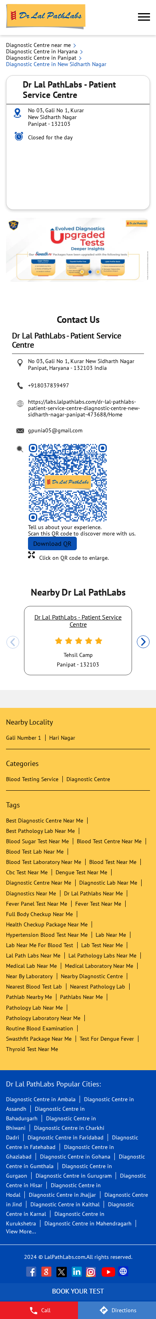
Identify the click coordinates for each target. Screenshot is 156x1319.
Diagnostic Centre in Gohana (75, 1156)
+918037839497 (48, 385)
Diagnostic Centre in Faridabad (66, 1137)
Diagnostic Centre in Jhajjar (62, 1194)
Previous (13, 642)
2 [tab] (90, 272)
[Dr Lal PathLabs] (46, 17)
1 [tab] (82, 272)
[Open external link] (78, 1297)
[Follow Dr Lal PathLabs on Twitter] (62, 1272)
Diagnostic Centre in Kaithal (65, 1204)
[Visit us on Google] (47, 1272)
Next (143, 642)
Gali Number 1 (23, 737)
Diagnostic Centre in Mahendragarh (88, 1223)
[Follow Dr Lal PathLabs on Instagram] (93, 1272)
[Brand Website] (124, 1272)
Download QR (52, 543)
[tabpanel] (78, 250)
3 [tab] (98, 272)
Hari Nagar (62, 737)
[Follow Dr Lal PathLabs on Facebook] (32, 1272)
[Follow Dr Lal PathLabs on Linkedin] (77, 1272)
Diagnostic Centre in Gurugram (74, 1175)
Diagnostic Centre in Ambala (41, 1099)
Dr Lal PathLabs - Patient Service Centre (78, 620)
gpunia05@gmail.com (55, 430)
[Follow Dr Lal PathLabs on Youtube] (108, 1272)
